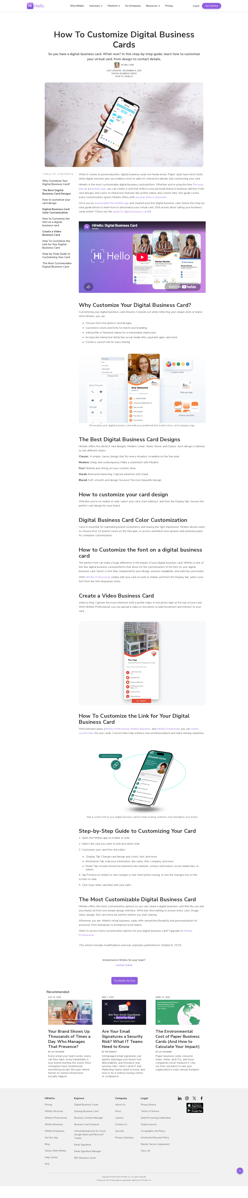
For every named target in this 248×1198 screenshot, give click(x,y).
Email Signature (82, 1144)
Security (119, 1131)
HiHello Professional (98, 577)
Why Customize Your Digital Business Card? (56, 182)
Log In (196, 5)
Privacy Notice (148, 1104)
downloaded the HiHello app (111, 203)
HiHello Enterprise (168, 729)
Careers (119, 1117)
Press (118, 1111)
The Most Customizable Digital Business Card (57, 265)
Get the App (51, 1137)
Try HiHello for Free (124, 980)
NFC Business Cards (85, 1157)
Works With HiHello (55, 1150)
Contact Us (121, 1124)
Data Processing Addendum (156, 1117)
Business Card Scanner (86, 1124)
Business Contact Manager (88, 1117)
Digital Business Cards (86, 1104)
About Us (120, 1104)
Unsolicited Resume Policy (155, 1137)
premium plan (98, 189)
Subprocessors (149, 1124)
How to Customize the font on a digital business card (56, 222)
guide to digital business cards (131, 211)
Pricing (169, 5)
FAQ (47, 1164)
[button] (97, 6)
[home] (35, 6)
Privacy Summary (124, 1137)
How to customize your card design (56, 201)
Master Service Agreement (155, 1144)
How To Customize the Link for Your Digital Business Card (56, 244)
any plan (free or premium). (151, 197)
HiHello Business (140, 729)
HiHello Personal (54, 1111)
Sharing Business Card (86, 1111)
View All (145, 1150)
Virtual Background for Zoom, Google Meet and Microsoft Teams (90, 1134)
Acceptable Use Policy (153, 1131)
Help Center (51, 1157)
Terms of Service (150, 1111)
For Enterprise (133, 5)
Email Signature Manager (87, 1151)
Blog (47, 1144)
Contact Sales (124, 965)
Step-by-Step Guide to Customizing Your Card (56, 255)
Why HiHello (77, 5)
